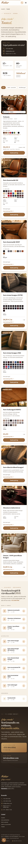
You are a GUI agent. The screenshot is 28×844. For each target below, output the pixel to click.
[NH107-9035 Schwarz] (18, 133)
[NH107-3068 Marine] (12, 133)
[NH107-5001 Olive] (14, 133)
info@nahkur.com (8, 51)
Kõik (3, 87)
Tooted (3, 826)
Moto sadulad (4, 822)
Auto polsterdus (5, 820)
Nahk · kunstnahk (12, 87)
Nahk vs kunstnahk (6, 824)
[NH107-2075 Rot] (10, 133)
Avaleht (3, 9)
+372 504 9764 (8, 49)
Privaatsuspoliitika (5, 838)
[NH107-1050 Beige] (8, 133)
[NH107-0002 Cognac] (6, 133)
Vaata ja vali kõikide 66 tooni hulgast (12, 134)
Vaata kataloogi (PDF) (8, 211)
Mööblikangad (22, 87)
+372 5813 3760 (6, 801)
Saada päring (14, 153)
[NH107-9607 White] (16, 133)
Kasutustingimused (14, 838)
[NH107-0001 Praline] (4, 133)
